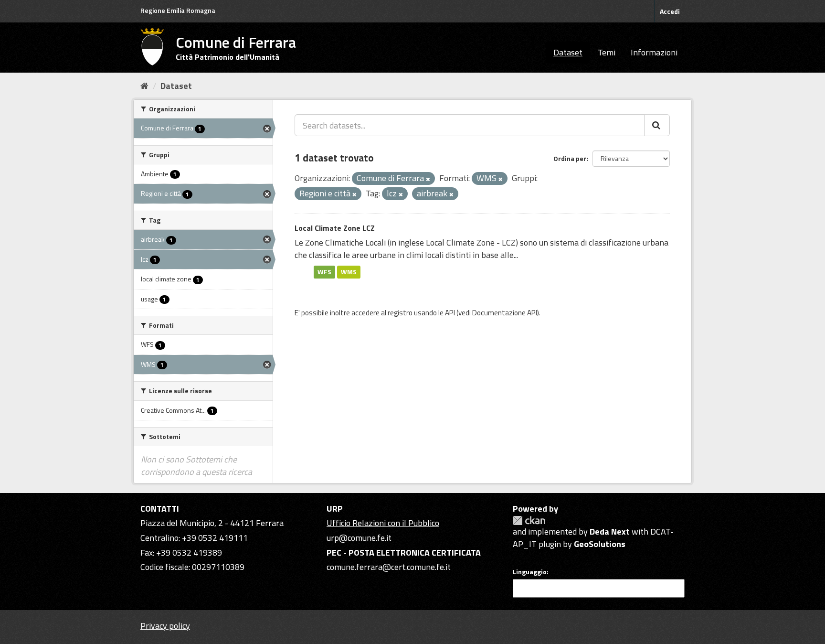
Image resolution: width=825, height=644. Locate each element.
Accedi (670, 11)
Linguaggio (530, 572)
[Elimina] (428, 179)
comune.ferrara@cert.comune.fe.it (389, 566)
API (450, 312)
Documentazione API (504, 312)
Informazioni (654, 52)
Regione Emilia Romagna (177, 10)
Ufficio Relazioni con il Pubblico (383, 522)
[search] (657, 125)
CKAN (529, 520)
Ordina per (569, 158)
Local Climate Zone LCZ (335, 228)
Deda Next (610, 531)
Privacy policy (165, 625)
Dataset (567, 52)
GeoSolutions (599, 543)
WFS (324, 272)
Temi (606, 52)
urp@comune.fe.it (359, 537)
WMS (349, 272)
